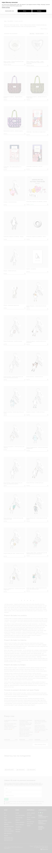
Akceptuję (39, 10)
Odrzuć (24, 10)
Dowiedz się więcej (6, 7)
